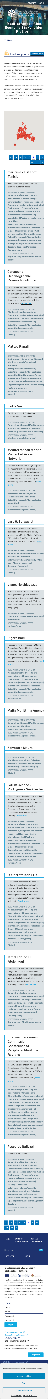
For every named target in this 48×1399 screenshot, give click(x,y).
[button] (15, 145)
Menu (9, 40)
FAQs (8, 1239)
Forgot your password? (14, 1332)
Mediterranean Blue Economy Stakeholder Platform (24, 27)
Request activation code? (16, 1335)
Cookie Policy (16, 1396)
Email (6, 1307)
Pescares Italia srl (20, 1146)
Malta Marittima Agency (25, 710)
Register (36, 1354)
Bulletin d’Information (21, 1240)
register (32, 3)
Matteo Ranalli (18, 346)
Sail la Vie (14, 406)
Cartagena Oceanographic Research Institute (21, 276)
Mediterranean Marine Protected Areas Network (24, 454)
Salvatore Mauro (20, 748)
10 (32, 162)
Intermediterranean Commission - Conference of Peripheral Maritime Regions (22, 1045)
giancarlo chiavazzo (22, 585)
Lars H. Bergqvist (20, 521)
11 (38, 162)
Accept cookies (24, 1376)
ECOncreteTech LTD (22, 875)
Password (9, 1316)
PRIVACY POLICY (30, 1396)
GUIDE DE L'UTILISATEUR (36, 1240)
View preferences (24, 1390)
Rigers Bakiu (16, 638)
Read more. (26, 303)
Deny (24, 1383)
